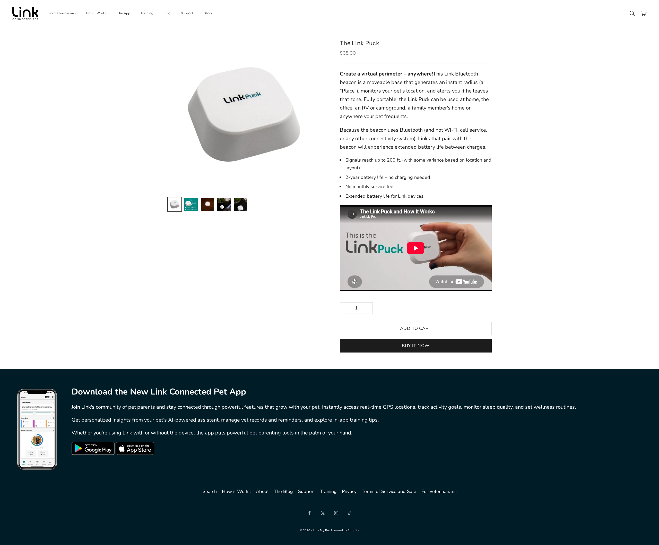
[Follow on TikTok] (349, 513)
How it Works (236, 491)
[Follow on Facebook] (309, 513)
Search (210, 491)
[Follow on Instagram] (336, 513)
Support (187, 13)
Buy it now (416, 346)
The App (123, 13)
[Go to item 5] (240, 204)
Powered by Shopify (345, 530)
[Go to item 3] (207, 204)
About (262, 491)
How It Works (96, 13)
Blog (166, 13)
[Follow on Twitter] (322, 513)
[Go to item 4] (224, 204)
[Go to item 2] (191, 204)
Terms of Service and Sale (389, 491)
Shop (208, 13)
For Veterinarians (62, 13)
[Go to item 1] (174, 204)
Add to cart (415, 328)
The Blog (283, 491)
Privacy (349, 491)
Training (147, 13)
